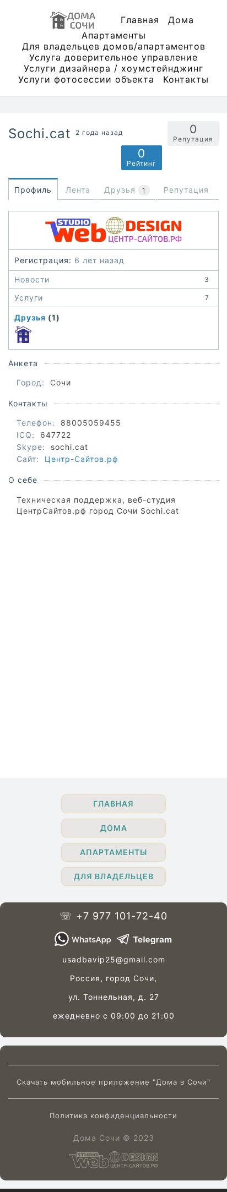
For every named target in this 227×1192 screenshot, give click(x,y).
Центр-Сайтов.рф (81, 459)
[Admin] (23, 334)
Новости (111, 279)
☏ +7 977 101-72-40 (113, 916)
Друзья (30, 317)
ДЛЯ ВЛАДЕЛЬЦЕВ (114, 876)
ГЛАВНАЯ (113, 803)
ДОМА (113, 827)
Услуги (111, 297)
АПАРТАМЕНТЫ (113, 852)
